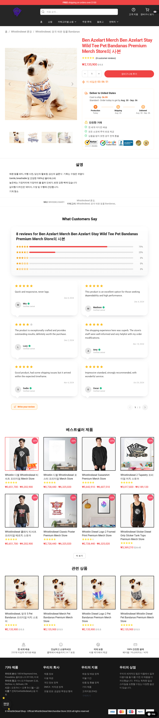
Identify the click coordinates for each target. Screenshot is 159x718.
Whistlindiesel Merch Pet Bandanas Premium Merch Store (58, 617)
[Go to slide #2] (32, 137)
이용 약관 (48, 678)
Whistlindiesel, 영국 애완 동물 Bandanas (57, 31)
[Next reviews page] (145, 407)
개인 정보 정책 (51, 682)
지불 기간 (86, 678)
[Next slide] (72, 84)
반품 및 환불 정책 (90, 682)
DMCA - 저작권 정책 (53, 687)
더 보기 (79, 556)
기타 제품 (86, 687)
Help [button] (153, 714)
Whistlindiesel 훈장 (21, 31)
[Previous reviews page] (130, 407)
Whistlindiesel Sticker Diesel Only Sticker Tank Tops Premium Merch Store (135, 535)
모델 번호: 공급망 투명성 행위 (58, 691)
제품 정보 (48, 674)
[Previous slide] (10, 84)
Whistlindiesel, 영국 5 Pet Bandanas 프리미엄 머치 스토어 (21, 617)
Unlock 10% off (6, 704)
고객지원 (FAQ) (89, 691)
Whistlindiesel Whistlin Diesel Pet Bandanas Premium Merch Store (137, 617)
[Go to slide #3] (49, 137)
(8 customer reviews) (106, 58)
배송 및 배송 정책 (90, 674)
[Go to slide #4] (65, 137)
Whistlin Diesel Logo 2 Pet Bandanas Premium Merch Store (96, 617)
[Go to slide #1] (16, 137)
